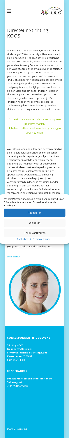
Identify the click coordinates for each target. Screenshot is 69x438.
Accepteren (34, 212)
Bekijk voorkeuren (34, 232)
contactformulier (23, 349)
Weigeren (34, 222)
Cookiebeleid (24, 239)
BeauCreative (20, 428)
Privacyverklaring (41, 239)
